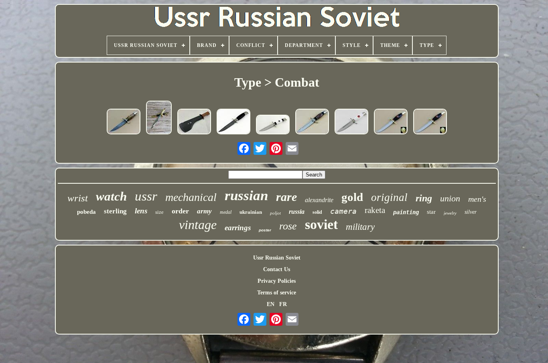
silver (471, 212)
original (389, 197)
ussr (146, 196)
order (180, 211)
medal (225, 212)
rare (286, 196)
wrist (77, 198)
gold (352, 197)
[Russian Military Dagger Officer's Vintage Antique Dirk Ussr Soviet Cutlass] (159, 118)
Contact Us (276, 269)
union (450, 198)
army (204, 211)
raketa (375, 210)
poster (265, 230)
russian (246, 195)
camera (343, 211)
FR (283, 304)
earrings (238, 227)
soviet (321, 224)
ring (424, 198)
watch (111, 196)
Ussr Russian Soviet (276, 258)
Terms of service (276, 293)
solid (317, 212)
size (159, 212)
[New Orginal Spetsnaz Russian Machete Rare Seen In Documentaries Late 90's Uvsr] (194, 122)
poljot (275, 213)
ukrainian (250, 212)
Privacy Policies (277, 281)
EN (270, 304)
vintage (198, 224)
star (431, 212)
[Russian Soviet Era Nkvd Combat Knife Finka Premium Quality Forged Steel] (123, 122)
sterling (115, 211)
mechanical (191, 197)
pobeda (86, 212)
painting (406, 212)
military (360, 227)
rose (288, 226)
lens (141, 211)
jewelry (450, 213)
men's (477, 199)
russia (296, 211)
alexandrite (319, 200)
